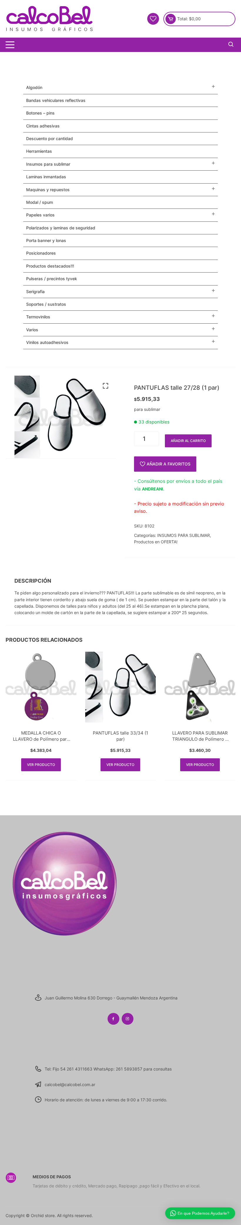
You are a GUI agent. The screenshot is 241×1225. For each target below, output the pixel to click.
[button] (105, 386)
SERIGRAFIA (35, 291)
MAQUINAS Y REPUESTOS (48, 189)
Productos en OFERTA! (156, 541)
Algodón (34, 87)
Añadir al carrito (188, 440)
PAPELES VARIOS (40, 214)
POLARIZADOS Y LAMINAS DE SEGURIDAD (60, 227)
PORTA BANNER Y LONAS (46, 240)
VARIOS (32, 329)
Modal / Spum (39, 202)
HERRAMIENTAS (39, 151)
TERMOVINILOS (38, 316)
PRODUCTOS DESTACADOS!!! (50, 265)
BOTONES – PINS (40, 112)
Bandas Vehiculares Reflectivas (56, 100)
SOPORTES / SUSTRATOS (46, 304)
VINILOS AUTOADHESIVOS (47, 342)
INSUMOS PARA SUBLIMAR (183, 535)
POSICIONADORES (41, 253)
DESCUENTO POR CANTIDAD (49, 138)
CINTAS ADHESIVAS (43, 125)
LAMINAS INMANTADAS (46, 176)
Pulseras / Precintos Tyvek (51, 278)
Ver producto (41, 764)
